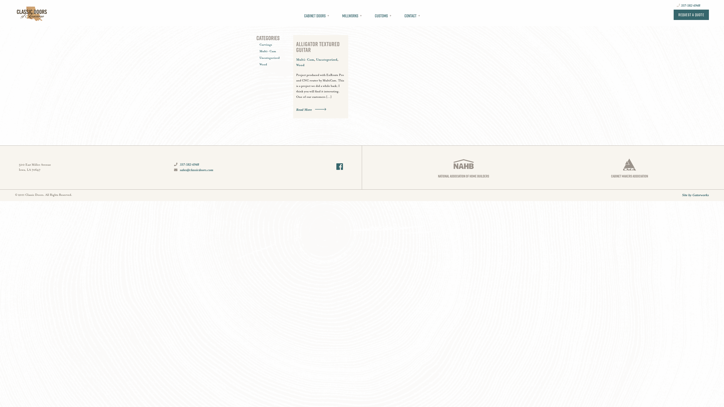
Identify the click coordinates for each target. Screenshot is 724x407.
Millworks (350, 16)
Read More (304, 110)
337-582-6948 (690, 5)
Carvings (265, 45)
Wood (300, 65)
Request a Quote (691, 14)
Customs (381, 16)
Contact (410, 16)
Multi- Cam (305, 60)
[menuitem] (315, 18)
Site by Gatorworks (695, 195)
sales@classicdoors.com (196, 170)
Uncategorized (326, 60)
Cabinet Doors (315, 16)
